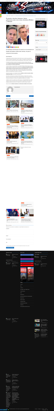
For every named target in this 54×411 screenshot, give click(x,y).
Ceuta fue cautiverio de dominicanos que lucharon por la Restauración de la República (27, 142)
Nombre (7, 235)
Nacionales (20, 23)
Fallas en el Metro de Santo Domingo (12, 110)
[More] (18, 47)
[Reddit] (9, 47)
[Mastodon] (14, 47)
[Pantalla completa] (46, 61)
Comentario (7, 228)
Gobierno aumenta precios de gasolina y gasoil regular (15, 375)
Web (6, 242)
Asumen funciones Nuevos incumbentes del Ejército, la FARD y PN (12, 220)
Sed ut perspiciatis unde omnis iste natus (25, 306)
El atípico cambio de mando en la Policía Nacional (12, 142)
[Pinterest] (12, 47)
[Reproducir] (36, 61)
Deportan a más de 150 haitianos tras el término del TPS (15, 381)
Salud (22, 273)
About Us (21, 284)
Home (21, 292)
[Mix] (15, 47)
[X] (8, 47)
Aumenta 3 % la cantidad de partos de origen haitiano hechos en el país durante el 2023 (44, 325)
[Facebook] (6, 47)
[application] (41, 59)
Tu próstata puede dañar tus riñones (23, 276)
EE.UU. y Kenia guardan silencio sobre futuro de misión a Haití (44, 320)
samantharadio (8, 23)
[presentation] (31, 268)
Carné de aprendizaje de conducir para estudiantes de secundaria (12, 157)
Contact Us (21, 287)
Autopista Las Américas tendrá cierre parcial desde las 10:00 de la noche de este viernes (26, 111)
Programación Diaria (22, 301)
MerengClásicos (22, 294)
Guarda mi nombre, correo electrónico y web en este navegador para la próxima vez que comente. (18, 245)
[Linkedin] (11, 47)
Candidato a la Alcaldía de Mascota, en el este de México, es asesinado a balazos (44, 330)
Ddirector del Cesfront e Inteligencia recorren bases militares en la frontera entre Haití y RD (12, 126)
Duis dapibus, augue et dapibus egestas (24, 289)
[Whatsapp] (16, 47)
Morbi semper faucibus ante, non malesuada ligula (26, 296)
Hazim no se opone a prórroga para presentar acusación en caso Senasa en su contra (27, 125)
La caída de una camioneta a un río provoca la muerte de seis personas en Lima (44, 335)
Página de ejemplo (22, 299)
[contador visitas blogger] (40, 34)
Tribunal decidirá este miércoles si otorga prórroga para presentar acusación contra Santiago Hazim (26, 220)
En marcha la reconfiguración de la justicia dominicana (26, 205)
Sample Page (21, 304)
